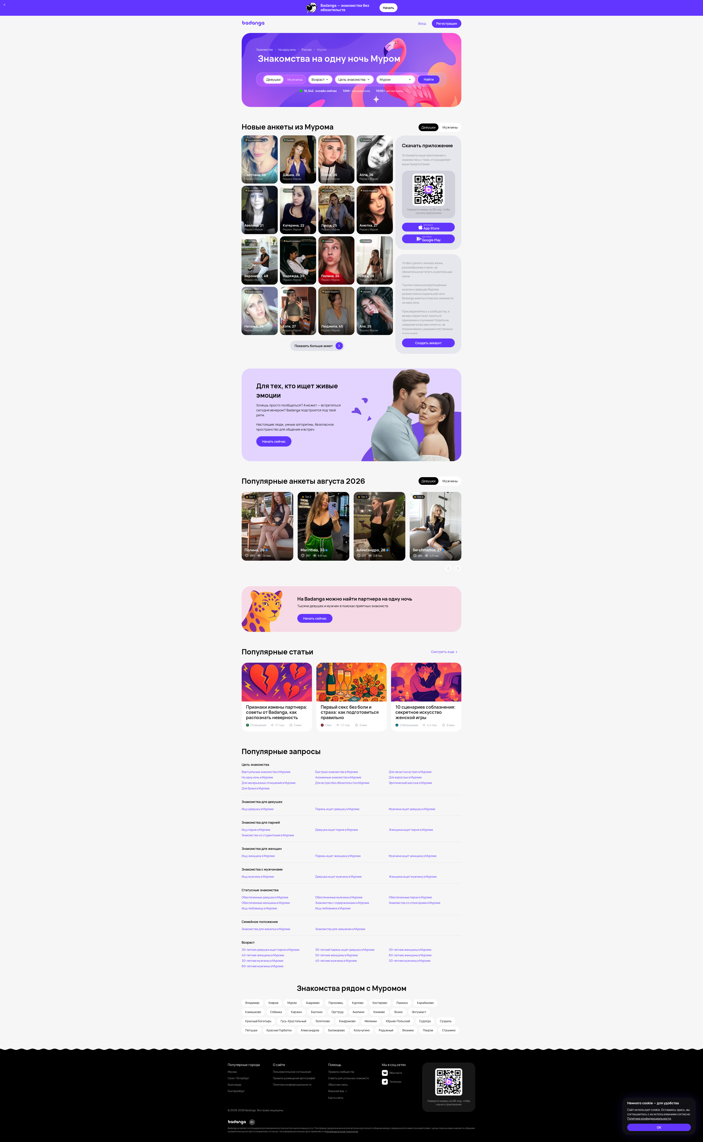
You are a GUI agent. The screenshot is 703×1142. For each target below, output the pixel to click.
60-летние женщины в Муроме (410, 955)
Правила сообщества (341, 1071)
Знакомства (264, 50)
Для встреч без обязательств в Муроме (342, 783)
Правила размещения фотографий (294, 1078)
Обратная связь (338, 1084)
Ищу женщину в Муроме (258, 856)
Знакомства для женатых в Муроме (266, 929)
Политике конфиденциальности (649, 1119)
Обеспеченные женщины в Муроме (266, 903)
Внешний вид (336, 1091)
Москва (232, 1071)
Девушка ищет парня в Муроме (336, 830)
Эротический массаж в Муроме (410, 783)
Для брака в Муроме (255, 788)
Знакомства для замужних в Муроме (340, 929)
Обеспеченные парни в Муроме (410, 897)
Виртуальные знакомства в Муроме (266, 772)
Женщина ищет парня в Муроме (411, 830)
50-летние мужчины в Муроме (409, 961)
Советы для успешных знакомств (348, 1078)
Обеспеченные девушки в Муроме (265, 897)
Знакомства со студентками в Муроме (268, 835)
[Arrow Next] (458, 568)
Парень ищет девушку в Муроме (337, 809)
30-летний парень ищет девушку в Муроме (344, 950)
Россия (307, 50)
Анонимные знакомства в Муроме (338, 777)
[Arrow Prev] (448, 568)
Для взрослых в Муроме (405, 777)
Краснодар (234, 1084)
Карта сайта (335, 1098)
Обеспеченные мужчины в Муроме (338, 897)
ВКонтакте (396, 1073)
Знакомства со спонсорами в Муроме (414, 903)
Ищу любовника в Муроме (333, 908)
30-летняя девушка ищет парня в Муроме (270, 950)
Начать (388, 7)
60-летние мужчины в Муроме (262, 966)
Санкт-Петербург (238, 1078)
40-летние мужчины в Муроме (336, 961)
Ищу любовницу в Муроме (259, 908)
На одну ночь (287, 50)
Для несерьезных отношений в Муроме (268, 783)
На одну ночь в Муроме (257, 777)
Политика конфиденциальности (292, 1084)
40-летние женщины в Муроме (263, 955)
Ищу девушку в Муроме (258, 809)
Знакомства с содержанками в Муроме (342, 903)
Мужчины (295, 79)
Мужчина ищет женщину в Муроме (412, 856)
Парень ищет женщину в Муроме (338, 856)
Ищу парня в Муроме (256, 830)
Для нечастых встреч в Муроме (410, 772)
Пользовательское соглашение (292, 1071)
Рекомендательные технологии (341, 1131)
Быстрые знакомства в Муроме (336, 772)
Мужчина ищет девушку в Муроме (412, 809)
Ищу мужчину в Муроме (258, 877)
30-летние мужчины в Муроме (262, 961)
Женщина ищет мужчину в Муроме (413, 877)
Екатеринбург (236, 1091)
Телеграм (395, 1081)
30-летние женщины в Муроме (410, 950)
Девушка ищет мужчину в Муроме (338, 877)
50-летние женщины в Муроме (336, 955)
